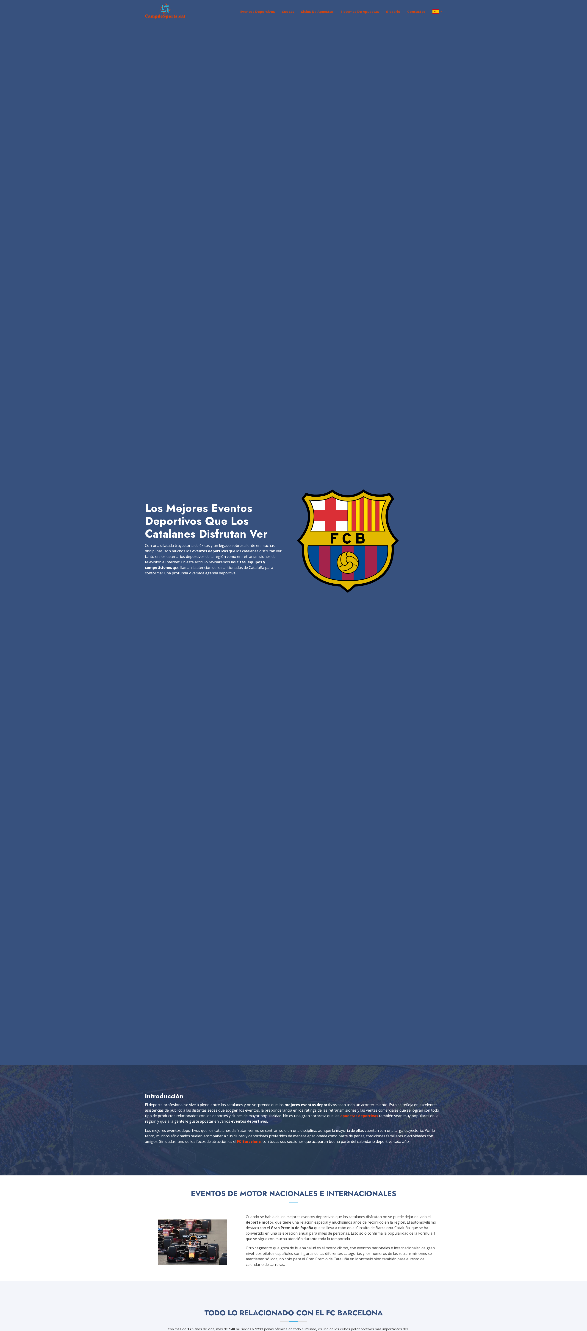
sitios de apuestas (317, 11)
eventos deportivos (257, 11)
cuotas (288, 11)
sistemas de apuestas (360, 11)
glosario (393, 11)
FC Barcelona (249, 1141)
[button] (434, 11)
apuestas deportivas (359, 1115)
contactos (416, 11)
